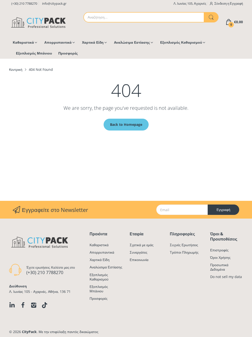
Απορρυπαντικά (102, 252)
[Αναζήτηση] (211, 17)
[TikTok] (44, 305)
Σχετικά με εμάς (142, 245)
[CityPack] (38, 22)
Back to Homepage (126, 124)
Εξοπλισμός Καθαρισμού (99, 276)
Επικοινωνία (139, 259)
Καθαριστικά (99, 245)
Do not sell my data (226, 276)
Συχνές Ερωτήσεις (184, 245)
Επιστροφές (219, 250)
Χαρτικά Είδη (100, 259)
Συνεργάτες (138, 252)
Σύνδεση (220, 3)
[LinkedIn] (12, 305)
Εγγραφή (236, 3)
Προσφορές (99, 298)
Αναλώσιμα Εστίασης (106, 267)
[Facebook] (23, 305)
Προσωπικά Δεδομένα (219, 267)
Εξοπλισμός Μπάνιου (99, 288)
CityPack (29, 331)
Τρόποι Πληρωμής (184, 252)
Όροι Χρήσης (220, 257)
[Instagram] (34, 305)
